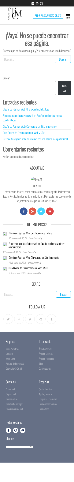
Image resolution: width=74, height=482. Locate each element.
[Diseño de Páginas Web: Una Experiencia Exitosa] (5, 233)
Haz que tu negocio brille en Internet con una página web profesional (35, 139)
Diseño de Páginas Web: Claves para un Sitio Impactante (30, 126)
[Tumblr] (51, 319)
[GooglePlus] (32, 211)
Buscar (6, 78)
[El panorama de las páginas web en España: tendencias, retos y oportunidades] (5, 244)
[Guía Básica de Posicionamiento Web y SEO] (5, 268)
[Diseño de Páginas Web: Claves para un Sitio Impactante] (5, 258)
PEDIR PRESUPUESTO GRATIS (48, 15)
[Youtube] (50, 211)
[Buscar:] (37, 59)
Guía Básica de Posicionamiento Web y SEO (24, 133)
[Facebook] (24, 211)
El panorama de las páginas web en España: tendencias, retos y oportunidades (37, 245)
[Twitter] (41, 211)
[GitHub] (41, 319)
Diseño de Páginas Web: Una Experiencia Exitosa (26, 109)
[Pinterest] (30, 319)
